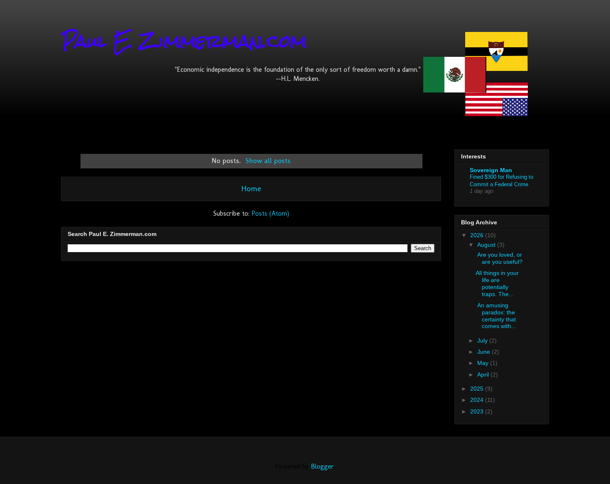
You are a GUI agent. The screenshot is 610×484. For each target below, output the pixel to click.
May (483, 363)
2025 (477, 388)
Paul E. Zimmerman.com (184, 41)
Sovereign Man (491, 170)
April (483, 374)
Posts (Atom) (270, 213)
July (483, 340)
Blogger (322, 466)
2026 (477, 235)
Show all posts (268, 160)
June (484, 351)
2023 (477, 411)
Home (251, 188)
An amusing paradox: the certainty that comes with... (496, 315)
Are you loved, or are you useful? (499, 258)
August (487, 244)
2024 (477, 399)
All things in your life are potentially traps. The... (497, 283)
